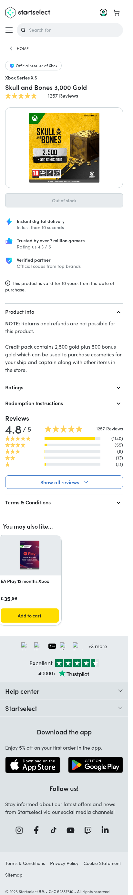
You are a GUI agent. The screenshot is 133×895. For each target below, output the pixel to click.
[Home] (11, 48)
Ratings (14, 387)
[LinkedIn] (107, 830)
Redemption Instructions (34, 402)
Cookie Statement (102, 863)
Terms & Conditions (28, 502)
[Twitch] (90, 830)
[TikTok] (55, 830)
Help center (22, 690)
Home (23, 48)
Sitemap (14, 875)
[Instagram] (21, 830)
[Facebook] (38, 830)
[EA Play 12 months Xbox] (29, 555)
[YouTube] (72, 830)
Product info (19, 311)
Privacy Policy (64, 863)
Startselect (21, 707)
